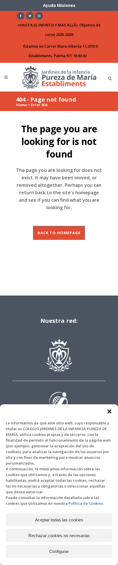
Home (21, 104)
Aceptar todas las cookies (59, 519)
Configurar (59, 551)
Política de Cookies (85, 503)
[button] (109, 411)
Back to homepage (59, 232)
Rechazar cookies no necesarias (59, 535)
